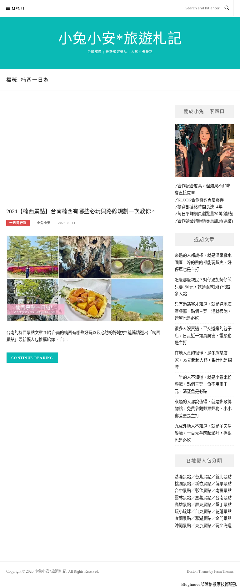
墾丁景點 (223, 504)
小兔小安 (44, 223)
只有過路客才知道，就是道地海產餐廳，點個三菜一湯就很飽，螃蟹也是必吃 (203, 311)
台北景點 (203, 476)
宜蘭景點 (183, 518)
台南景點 (223, 497)
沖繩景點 (183, 525)
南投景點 (223, 490)
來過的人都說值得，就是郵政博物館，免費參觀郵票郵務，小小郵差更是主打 (203, 408)
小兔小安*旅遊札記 (120, 39)
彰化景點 (203, 490)
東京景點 (203, 525)
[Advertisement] (85, 155)
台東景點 (203, 511)
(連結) (227, 213)
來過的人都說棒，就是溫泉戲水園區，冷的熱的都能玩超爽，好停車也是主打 (203, 262)
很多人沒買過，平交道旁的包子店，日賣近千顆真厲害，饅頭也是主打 (203, 335)
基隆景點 (183, 476)
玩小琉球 (183, 511)
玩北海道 (223, 525)
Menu (18, 8)
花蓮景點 (223, 511)
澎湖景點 (203, 518)
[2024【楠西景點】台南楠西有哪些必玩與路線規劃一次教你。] (85, 278)
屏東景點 (203, 504)
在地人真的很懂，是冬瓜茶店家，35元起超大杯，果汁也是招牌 (203, 360)
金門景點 (223, 518)
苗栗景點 (223, 483)
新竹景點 (203, 483)
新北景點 (223, 476)
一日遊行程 (18, 223)
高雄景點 (183, 504)
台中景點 (183, 490)
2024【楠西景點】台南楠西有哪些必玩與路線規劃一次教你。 (81, 211)
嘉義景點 (203, 497)
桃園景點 (183, 483)
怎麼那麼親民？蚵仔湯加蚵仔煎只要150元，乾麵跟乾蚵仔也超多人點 (203, 286)
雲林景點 (183, 497)
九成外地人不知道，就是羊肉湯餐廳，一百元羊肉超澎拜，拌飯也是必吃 (203, 433)
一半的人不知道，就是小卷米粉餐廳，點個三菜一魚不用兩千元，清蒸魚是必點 (203, 384)
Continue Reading (32, 358)
